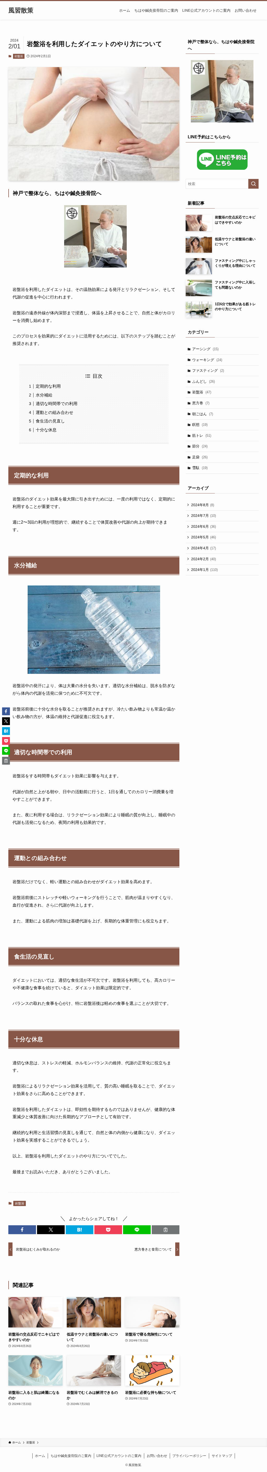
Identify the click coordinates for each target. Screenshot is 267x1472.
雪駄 (200, 468)
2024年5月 (203, 537)
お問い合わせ (157, 1456)
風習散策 (20, 10)
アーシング (205, 349)
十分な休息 (46, 430)
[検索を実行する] (253, 184)
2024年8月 (202, 505)
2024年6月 (203, 526)
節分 (200, 446)
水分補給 (44, 395)
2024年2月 (203, 559)
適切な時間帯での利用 (56, 403)
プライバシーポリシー (189, 1456)
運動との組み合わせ (54, 412)
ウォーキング (207, 360)
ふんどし (203, 381)
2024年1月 (204, 570)
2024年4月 (203, 548)
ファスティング (208, 370)
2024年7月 (203, 515)
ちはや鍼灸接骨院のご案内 (71, 1456)
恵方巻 (200, 403)
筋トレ (201, 435)
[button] (22, 1229)
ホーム (40, 1456)
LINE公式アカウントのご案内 (118, 1456)
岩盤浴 (18, 56)
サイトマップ (222, 1456)
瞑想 (200, 424)
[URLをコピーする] (165, 1229)
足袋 (200, 457)
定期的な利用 (48, 386)
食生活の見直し (50, 421)
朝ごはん (202, 414)
